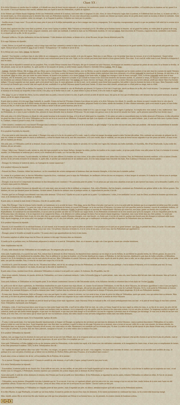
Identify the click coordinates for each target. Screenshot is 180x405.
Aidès (72, 209)
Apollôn (150, 281)
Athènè (117, 31)
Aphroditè (139, 73)
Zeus (30, 48)
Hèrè (13, 75)
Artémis (108, 67)
